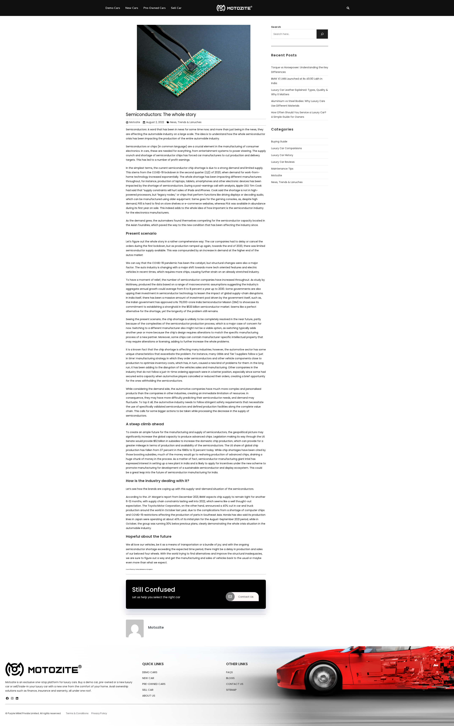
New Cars (131, 8)
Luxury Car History (282, 155)
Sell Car (176, 8)
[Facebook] (7, 698)
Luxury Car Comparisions (286, 148)
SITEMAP (231, 690)
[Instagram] (12, 698)
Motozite (276, 175)
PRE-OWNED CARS (153, 684)
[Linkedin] (17, 698)
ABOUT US (148, 695)
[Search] (322, 34)
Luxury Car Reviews (283, 162)
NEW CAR (148, 678)
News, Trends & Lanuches (185, 122)
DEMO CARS (149, 672)
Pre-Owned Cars (154, 8)
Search (276, 27)
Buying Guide (279, 141)
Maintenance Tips (282, 168)
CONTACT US (234, 684)
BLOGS (230, 678)
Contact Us (245, 596)
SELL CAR (147, 690)
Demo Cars (113, 8)
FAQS (229, 672)
